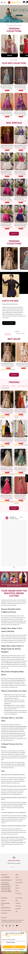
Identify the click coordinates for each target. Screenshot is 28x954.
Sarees (14, 386)
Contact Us (18, 903)
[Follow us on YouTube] (17, 925)
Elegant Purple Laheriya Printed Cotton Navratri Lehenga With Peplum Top (20, 172)
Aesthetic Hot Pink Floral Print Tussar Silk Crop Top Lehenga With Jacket (6, 496)
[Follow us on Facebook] (3, 925)
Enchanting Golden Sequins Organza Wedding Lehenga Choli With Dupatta (7, 364)
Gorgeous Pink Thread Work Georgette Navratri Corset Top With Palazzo (7, 146)
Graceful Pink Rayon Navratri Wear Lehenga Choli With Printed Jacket (20, 224)
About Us (3, 900)
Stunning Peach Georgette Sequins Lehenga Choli (20, 496)
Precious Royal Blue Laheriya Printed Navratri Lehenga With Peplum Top (20, 146)
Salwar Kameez (19, 882)
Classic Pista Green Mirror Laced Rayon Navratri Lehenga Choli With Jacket (7, 224)
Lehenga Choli (5, 386)
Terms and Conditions (6, 910)
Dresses (17, 888)
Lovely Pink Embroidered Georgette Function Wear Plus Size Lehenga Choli (6, 112)
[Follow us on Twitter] (6, 925)
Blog (17, 900)
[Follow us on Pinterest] (13, 925)
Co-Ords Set (18, 893)
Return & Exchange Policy (5, 904)
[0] (23, 2)
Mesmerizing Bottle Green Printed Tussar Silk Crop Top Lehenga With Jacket (20, 468)
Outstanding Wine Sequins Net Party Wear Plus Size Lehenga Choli (20, 86)
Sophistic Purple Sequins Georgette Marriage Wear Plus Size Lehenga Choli (20, 112)
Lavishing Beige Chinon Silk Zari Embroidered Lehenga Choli (20, 439)
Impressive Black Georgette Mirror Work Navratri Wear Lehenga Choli (7, 439)
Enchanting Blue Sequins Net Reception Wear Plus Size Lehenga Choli (7, 86)
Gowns (17, 885)
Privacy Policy (4, 913)
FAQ (17, 911)
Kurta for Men (9, 323)
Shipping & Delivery (5, 907)
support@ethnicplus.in (6, 880)
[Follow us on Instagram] (10, 925)
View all (14, 233)
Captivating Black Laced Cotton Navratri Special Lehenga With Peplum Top (7, 172)
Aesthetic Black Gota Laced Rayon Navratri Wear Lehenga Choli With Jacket (20, 198)
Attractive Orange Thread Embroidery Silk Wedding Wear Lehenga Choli (20, 410)
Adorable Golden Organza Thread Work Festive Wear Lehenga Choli (7, 468)
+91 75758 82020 (5, 877)
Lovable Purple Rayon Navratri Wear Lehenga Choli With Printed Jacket (6, 198)
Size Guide (18, 908)
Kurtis (17, 890)
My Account (18, 906)
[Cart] (26, 2)
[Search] (4, 2)
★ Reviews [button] (26, 478)
